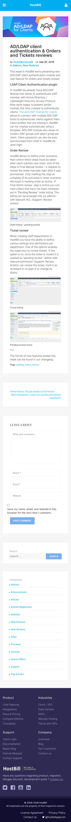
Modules (15, 614)
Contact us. (57, 779)
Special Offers (18, 659)
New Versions (18, 629)
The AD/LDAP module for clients (38, 111)
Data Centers (46, 709)
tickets (35, 364)
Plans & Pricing (11, 714)
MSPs (41, 714)
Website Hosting (47, 718)
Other (14, 636)
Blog (40, 743)
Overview (44, 739)
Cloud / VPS (45, 704)
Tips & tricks (17, 674)
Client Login (10, 739)
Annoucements (18, 592)
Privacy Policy (57, 812)
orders (28, 364)
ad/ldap (20, 364)
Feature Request (12, 753)
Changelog (9, 723)
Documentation (12, 743)
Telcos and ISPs (47, 723)
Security (15, 651)
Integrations (10, 709)
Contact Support (12, 758)
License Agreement (32, 812)
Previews (16, 644)
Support (15, 666)
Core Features (11, 704)
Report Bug (9, 748)
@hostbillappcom (55, 817)
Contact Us (30, 817)
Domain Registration (21, 607)
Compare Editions (13, 718)
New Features (31, 65)
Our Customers (47, 748)
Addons (17, 65)
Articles (15, 599)
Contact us (44, 753)
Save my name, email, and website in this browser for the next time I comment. (31, 510)
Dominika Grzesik (23, 61)
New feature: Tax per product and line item (32, 391)
